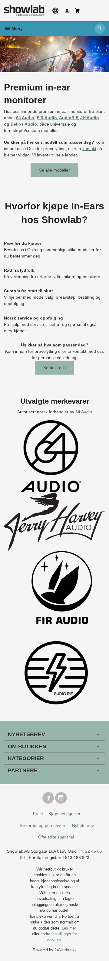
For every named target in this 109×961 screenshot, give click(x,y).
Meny (16, 28)
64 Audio (25, 117)
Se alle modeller (54, 170)
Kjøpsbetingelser (64, 813)
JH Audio (89, 117)
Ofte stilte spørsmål (56, 837)
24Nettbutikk (65, 950)
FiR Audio (47, 117)
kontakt (89, 148)
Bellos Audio (24, 124)
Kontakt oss (54, 367)
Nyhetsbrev (83, 825)
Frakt (38, 813)
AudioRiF (68, 117)
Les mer (69, 928)
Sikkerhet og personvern (43, 825)
